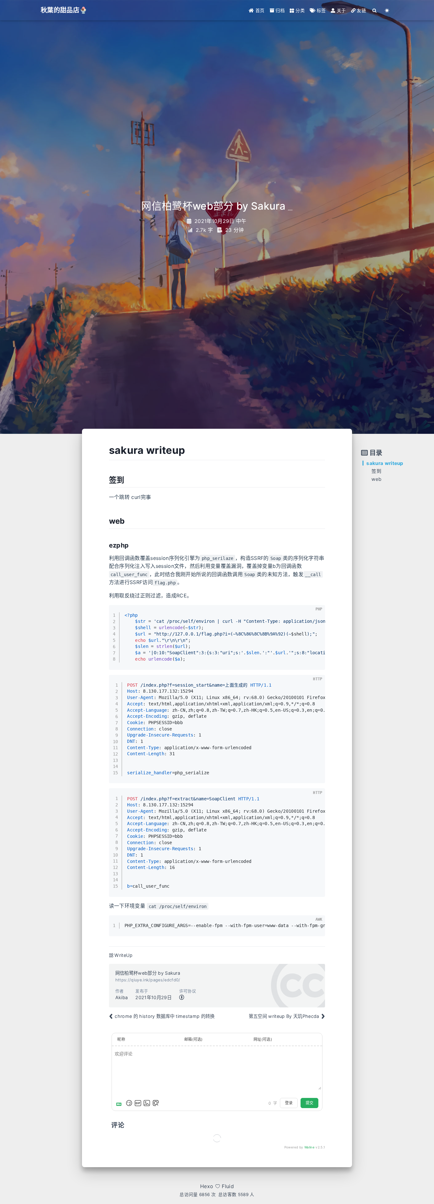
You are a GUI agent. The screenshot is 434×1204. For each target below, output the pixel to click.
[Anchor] (104, 450)
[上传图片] (147, 1103)
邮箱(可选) (193, 1039)
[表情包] (138, 1103)
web (376, 479)
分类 (299, 10)
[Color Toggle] (387, 10)
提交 (309, 1102)
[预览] (155, 1103)
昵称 (121, 1039)
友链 (361, 10)
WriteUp (123, 955)
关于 (341, 10)
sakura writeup (384, 463)
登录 (289, 1102)
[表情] (129, 1103)
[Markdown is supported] (120, 1103)
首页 (259, 10)
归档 (279, 10)
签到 (376, 471)
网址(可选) (263, 1039)
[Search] (375, 10)
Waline (309, 1147)
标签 (320, 10)
